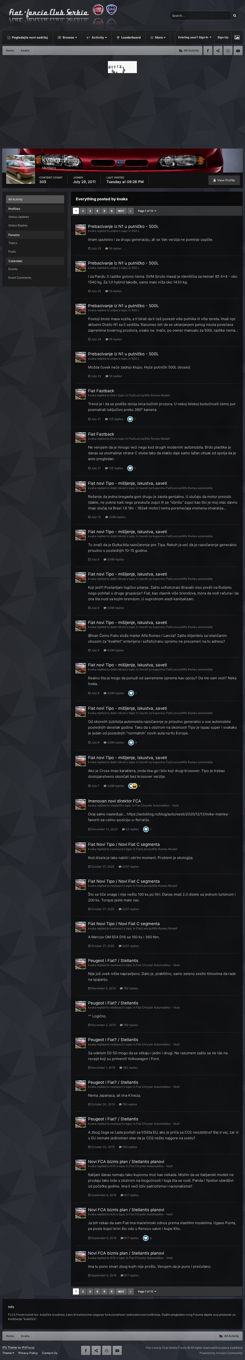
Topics (12, 243)
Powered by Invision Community (221, 1353)
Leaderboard (131, 37)
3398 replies (117, 517)
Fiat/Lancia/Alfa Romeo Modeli (149, 395)
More (159, 37)
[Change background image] (237, 37)
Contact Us (49, 1353)
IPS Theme (9, 1347)
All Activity (15, 199)
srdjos (114, 231)
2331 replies (130, 866)
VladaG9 (116, 805)
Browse (68, 37)
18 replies (115, 248)
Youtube (238, 50)
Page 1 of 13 (146, 211)
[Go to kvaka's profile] (80, 230)
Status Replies (18, 225)
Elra (112, 395)
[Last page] (131, 211)
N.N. (113, 1166)
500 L (135, 231)
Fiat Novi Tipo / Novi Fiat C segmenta (124, 844)
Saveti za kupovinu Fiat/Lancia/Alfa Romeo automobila (176, 488)
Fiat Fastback (101, 390)
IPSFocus (28, 1347)
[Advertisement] (122, 109)
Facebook (207, 50)
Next (121, 210)
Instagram (228, 50)
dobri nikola (118, 488)
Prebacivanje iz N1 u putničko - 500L (123, 226)
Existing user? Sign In (194, 37)
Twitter (218, 50)
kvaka (92, 231)
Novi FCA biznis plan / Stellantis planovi (126, 1161)
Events (12, 269)
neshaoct (116, 849)
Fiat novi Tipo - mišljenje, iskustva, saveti (127, 483)
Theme (7, 1353)
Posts (12, 251)
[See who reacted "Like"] (130, 419)
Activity (97, 37)
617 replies (131, 1195)
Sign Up (222, 37)
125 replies (115, 419)
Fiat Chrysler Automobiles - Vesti (157, 805)
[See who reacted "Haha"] (134, 785)
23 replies (132, 829)
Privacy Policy (28, 1353)
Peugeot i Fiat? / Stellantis (113, 960)
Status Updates (18, 217)
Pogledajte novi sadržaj (29, 37)
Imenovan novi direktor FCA (114, 801)
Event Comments (19, 277)
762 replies (130, 988)
